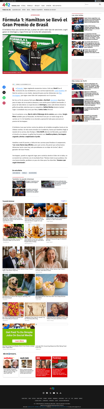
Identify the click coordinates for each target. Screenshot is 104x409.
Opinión (48, 5)
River (23, 9)
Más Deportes (57, 5)
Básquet (37, 5)
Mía (72, 398)
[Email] (4, 103)
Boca (28, 9)
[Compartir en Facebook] (4, 87)
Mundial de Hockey (50, 9)
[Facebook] (47, 393)
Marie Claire (39, 398)
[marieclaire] (27, 358)
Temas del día (6, 9)
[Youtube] (54, 393)
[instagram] (43, 393)
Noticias (34, 398)
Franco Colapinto (37, 9)
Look (66, 398)
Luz (69, 398)
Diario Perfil (24, 398)
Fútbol (23, 5)
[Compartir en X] (4, 92)
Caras (29, 398)
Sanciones (54, 100)
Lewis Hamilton (60, 91)
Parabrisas (55, 398)
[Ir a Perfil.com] (98, 1)
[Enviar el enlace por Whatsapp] (4, 97)
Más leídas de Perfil (79, 81)
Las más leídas (77, 15)
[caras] (43, 358)
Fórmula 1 (30, 5)
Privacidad (51, 400)
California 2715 (31, 406)
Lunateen (76, 398)
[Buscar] (99, 4)
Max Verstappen (32, 173)
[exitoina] (11, 358)
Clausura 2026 (16, 9)
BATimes (80, 398)
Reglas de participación (64, 400)
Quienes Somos (38, 400)
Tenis (43, 5)
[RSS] (57, 393)
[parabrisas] (59, 358)
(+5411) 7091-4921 (55, 406)
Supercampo (61, 398)
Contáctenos (45, 400)
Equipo (56, 400)
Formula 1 (24, 173)
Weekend (50, 398)
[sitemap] (60, 393)
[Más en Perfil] (12, 354)
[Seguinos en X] (50, 393)
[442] (52, 388)
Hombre (45, 398)
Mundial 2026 (16, 5)
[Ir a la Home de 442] (6, 6)
